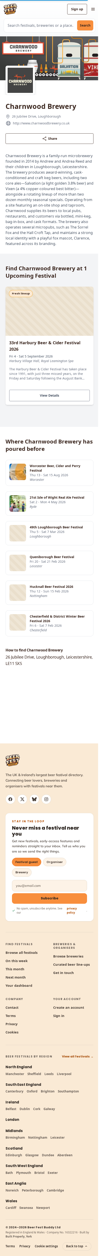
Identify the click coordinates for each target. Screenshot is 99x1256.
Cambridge (55, 1190)
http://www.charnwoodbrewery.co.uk (41, 123)
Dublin (25, 1109)
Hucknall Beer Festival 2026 (51, 586)
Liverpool (64, 1074)
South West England (24, 1165)
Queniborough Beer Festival (52, 557)
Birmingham (15, 1137)
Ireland (12, 1102)
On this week (17, 960)
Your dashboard (19, 985)
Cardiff (11, 1208)
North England (19, 1067)
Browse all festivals (22, 952)
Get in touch (63, 972)
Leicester (57, 1137)
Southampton (68, 1091)
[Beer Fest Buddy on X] (22, 799)
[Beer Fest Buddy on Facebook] (10, 799)
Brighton (48, 1091)
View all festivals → (77, 1056)
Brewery (21, 872)
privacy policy (72, 910)
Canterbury (14, 1091)
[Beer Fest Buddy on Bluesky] (34, 799)
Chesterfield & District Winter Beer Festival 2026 (57, 618)
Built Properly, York (19, 1236)
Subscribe (49, 898)
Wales (11, 1201)
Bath (9, 1173)
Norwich (12, 1190)
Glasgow (32, 1155)
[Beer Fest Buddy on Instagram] (46, 799)
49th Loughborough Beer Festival (56, 527)
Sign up (77, 9)
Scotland (14, 1148)
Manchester (15, 1074)
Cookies (12, 1032)
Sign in (58, 1015)
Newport (43, 1208)
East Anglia (16, 1183)
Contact (12, 1007)
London (12, 1119)
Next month (16, 977)
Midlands (14, 1130)
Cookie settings (46, 1246)
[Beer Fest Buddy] (13, 760)
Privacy (11, 1024)
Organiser (55, 862)
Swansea (26, 1208)
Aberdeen (65, 1155)
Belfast (11, 1109)
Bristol (39, 1173)
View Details (49, 395)
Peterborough (33, 1190)
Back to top (74, 1246)
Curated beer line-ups (71, 964)
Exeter (53, 1173)
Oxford (32, 1091)
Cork (36, 1109)
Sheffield (34, 1074)
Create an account (68, 1007)
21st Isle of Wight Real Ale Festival (57, 497)
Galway (49, 1109)
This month (15, 969)
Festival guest (26, 862)
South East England (23, 1084)
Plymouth (23, 1173)
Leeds (49, 1074)
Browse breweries (68, 956)
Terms (11, 1015)
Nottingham (37, 1137)
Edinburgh (14, 1155)
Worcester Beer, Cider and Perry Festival (55, 468)
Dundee (48, 1155)
